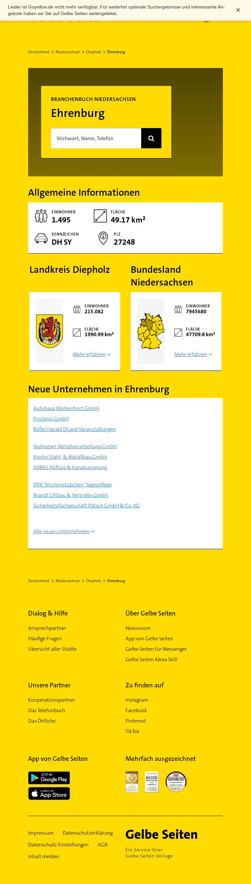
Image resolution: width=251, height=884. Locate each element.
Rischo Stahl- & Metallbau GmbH (70, 456)
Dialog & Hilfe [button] (48, 613)
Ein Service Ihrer (149, 853)
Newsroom (138, 628)
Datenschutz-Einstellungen (58, 844)
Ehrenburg (116, 52)
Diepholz (93, 52)
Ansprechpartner (47, 628)
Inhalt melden (43, 856)
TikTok (133, 731)
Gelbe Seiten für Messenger (156, 649)
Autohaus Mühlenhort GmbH (66, 408)
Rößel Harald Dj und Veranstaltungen (74, 429)
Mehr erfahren (89, 354)
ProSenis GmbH (51, 418)
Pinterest (136, 720)
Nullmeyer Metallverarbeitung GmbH (75, 446)
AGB (103, 844)
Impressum (41, 832)
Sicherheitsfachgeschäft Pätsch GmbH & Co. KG (86, 505)
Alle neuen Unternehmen (61, 531)
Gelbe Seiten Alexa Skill (151, 659)
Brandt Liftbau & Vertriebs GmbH (70, 495)
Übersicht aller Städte (52, 649)
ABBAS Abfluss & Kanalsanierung (70, 467)
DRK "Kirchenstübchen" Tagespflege (72, 484)
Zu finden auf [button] (145, 685)
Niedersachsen (68, 52)
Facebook (136, 710)
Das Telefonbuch (46, 710)
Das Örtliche (42, 720)
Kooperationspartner (51, 699)
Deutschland (38, 52)
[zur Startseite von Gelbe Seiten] (171, 834)
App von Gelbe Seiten (149, 638)
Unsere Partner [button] (49, 685)
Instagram (137, 699)
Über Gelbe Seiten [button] (151, 613)
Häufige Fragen (45, 638)
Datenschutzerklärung (88, 832)
